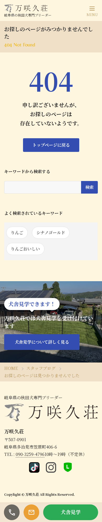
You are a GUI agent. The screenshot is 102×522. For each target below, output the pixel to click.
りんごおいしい (25, 249)
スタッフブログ (40, 368)
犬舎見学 (71, 511)
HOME (11, 368)
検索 (89, 187)
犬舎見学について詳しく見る (42, 342)
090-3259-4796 (30, 454)
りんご (17, 233)
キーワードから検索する (27, 171)
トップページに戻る (51, 145)
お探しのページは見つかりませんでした (42, 375)
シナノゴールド (50, 233)
